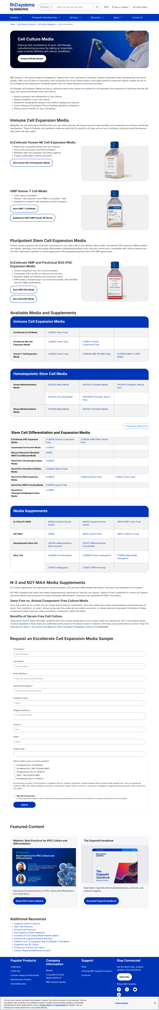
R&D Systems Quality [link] (56, 982)
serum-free (21, 620)
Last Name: (18, 661)
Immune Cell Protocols (24, 929)
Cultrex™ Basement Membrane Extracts (32, 950)
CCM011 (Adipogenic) (58, 567)
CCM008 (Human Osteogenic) (97, 555)
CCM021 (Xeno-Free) (125, 477)
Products (14, 17)
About (116, 17)
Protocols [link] (85, 975)
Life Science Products (26, 24)
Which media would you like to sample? (31, 761)
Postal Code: (19, 749)
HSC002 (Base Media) (58, 384)
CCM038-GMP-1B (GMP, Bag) (97, 354)
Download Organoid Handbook (101, 901)
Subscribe (124, 977)
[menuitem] (12, 24)
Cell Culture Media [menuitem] (65, 24)
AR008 (51, 534)
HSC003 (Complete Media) (95, 384)
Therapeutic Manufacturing (44, 17)
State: (16, 737)
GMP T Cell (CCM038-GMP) (28, 775)
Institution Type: (20, 698)
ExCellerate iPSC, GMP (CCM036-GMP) (33, 768)
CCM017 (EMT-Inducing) (94, 567)
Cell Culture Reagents (46, 24)
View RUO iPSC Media (23, 299)
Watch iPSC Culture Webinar (29, 901)
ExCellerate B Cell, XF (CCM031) (30, 778)
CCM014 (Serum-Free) (91, 477)
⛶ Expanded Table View (135, 426)
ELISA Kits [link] (15, 971)
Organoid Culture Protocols (27, 923)
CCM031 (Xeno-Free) (58, 332)
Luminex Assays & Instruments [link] (25, 975)
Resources (95, 17)
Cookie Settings (121, 1003)
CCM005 (50, 460)
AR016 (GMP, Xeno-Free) (129, 521)
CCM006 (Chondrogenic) (60, 555)
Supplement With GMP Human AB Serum (33, 218)
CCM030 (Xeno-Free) (58, 354)
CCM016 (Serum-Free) (56, 485)
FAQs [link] (83, 967)
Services (74, 17)
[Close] (155, 1003)
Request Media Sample (32, 58)
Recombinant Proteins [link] (21, 979)
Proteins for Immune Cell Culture (29, 947)
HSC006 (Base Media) (58, 409)
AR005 (49, 452)
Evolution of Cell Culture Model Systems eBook (36, 935)
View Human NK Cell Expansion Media (31, 163)
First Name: (18, 649)
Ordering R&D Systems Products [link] (96, 971)
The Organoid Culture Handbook (29, 932)
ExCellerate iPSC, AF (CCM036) (30, 765)
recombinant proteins (92, 83)
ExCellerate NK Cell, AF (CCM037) (31, 772)
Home (12, 24)
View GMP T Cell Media (24, 208)
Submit (24, 805)
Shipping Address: (21, 710)
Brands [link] (49, 970)
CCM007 (50, 490)
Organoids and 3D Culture (26, 944)
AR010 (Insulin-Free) (92, 534)
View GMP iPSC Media (23, 289)
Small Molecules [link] (18, 983)
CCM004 (50, 477)
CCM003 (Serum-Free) (56, 469)
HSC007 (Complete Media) (95, 409)
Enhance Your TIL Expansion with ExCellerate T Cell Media (41, 941)
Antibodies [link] (16, 967)
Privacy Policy (46, 1005)
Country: (17, 724)
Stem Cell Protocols (23, 926)
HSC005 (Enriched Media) (60, 397)
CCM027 (50, 447)
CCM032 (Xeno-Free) (58, 341)
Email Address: (20, 673)
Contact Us (137, 17)
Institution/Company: (23, 686)
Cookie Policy (61, 1005)
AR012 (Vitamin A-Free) (128, 534)
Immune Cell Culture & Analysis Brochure (33, 938)
